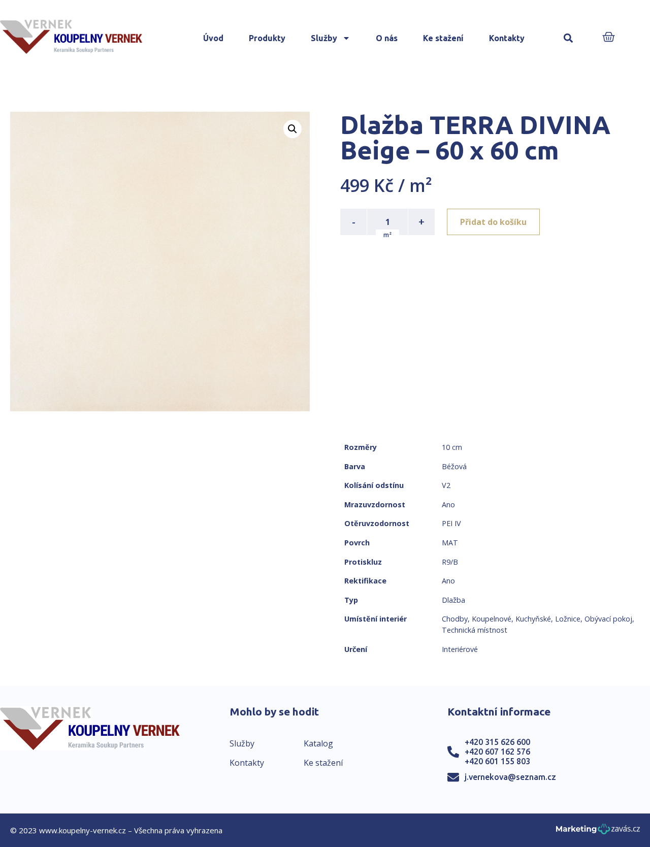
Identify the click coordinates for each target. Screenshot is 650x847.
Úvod (213, 38)
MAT (450, 542)
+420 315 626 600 (497, 741)
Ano (448, 504)
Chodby (455, 619)
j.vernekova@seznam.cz (510, 776)
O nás (387, 38)
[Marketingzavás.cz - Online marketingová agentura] (598, 832)
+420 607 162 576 (497, 751)
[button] (568, 38)
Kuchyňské (533, 619)
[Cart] (608, 37)
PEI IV (451, 523)
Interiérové (460, 649)
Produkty (267, 38)
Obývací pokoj (608, 619)
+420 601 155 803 (497, 761)
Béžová (454, 466)
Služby (324, 38)
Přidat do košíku (493, 221)
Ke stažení (443, 38)
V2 (446, 485)
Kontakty (507, 38)
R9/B (450, 562)
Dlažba (453, 600)
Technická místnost (474, 630)
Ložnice (567, 619)
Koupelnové (491, 619)
